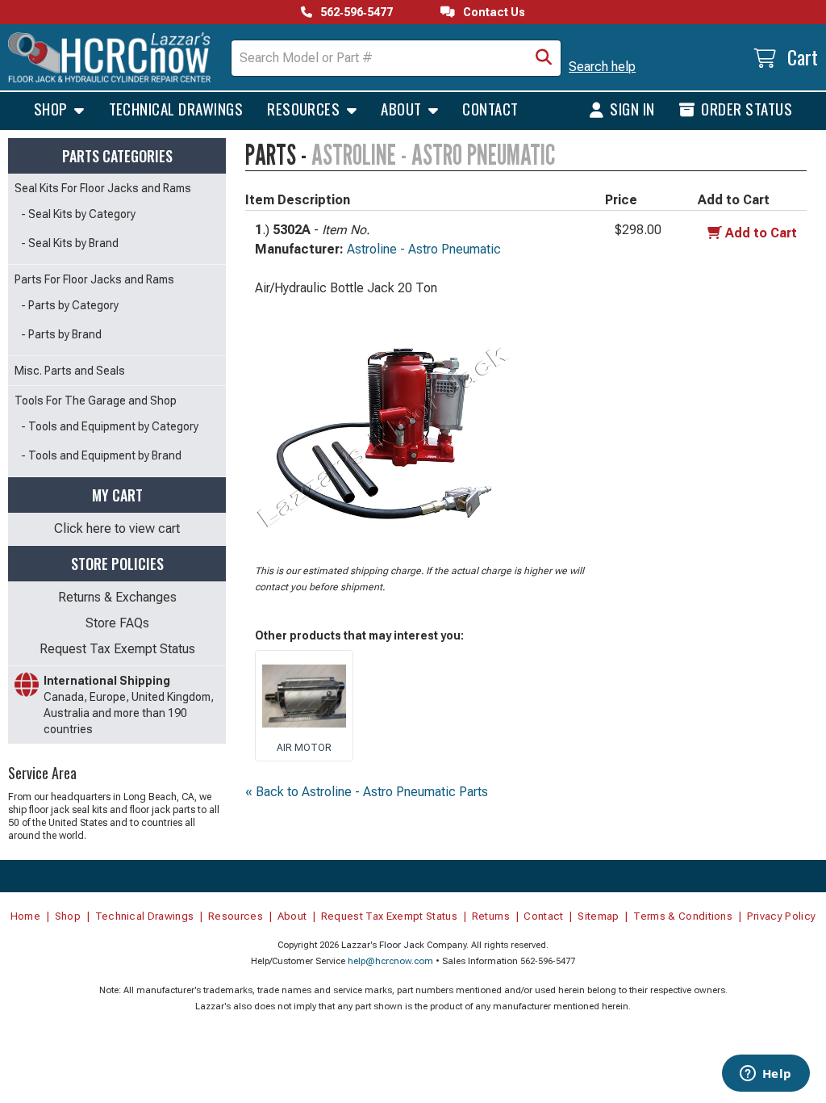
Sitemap (598, 916)
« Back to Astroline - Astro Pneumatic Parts (366, 791)
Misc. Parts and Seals (70, 370)
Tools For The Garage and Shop (96, 400)
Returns (491, 916)
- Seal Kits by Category (78, 214)
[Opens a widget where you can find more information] (765, 1075)
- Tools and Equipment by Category (109, 426)
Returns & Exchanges (117, 597)
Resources (305, 108)
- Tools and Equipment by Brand (101, 455)
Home (25, 916)
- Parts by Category (70, 305)
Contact (490, 108)
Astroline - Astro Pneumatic (424, 249)
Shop (52, 108)
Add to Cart (761, 233)
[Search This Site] (544, 58)
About (403, 108)
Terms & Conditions (682, 916)
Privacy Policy (781, 916)
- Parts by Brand (61, 334)
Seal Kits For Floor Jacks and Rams (103, 188)
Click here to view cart (117, 528)
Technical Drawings (176, 108)
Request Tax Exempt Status (117, 648)
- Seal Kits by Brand (70, 243)
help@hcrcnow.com (390, 961)
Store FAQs (117, 623)
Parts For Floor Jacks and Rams (94, 279)
